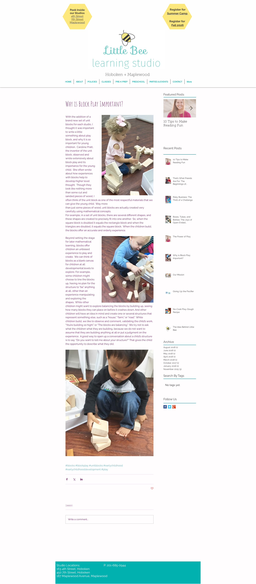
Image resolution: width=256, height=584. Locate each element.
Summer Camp (177, 13)
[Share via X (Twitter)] (74, 479)
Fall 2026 (177, 25)
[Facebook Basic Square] (165, 406)
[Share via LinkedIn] (81, 479)
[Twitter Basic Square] (169, 406)
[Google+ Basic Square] (174, 406)
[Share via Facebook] (66, 479)
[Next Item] (191, 108)
